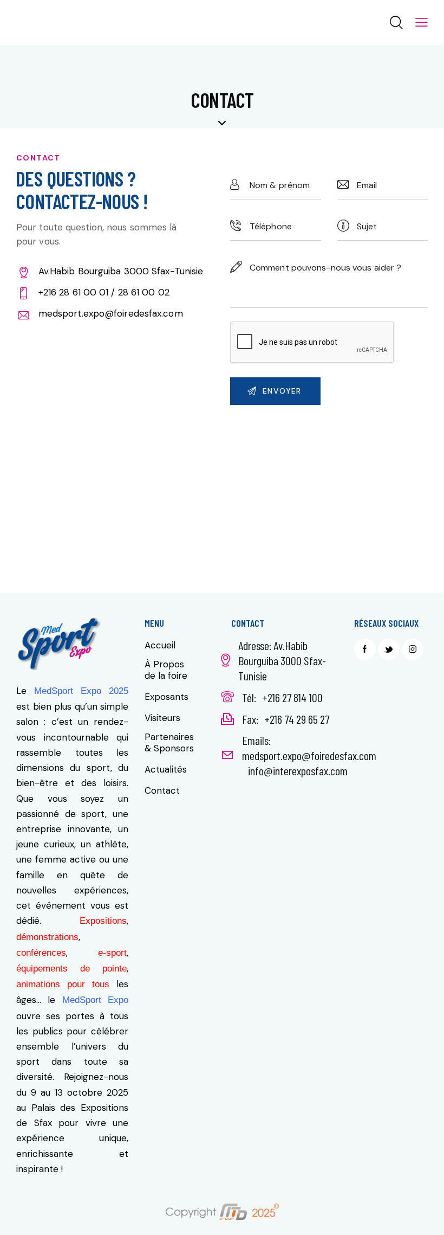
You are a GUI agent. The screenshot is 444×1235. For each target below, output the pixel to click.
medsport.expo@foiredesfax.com (110, 313)
